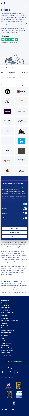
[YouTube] (12, 409)
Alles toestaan (14, 228)
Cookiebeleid (5, 352)
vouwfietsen (16, 270)
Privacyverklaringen (7, 348)
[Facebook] (3, 409)
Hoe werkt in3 (5, 305)
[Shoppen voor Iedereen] (21, 170)
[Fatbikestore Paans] (21, 131)
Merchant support (6, 332)
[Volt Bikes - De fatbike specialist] (7, 131)
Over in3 (3, 338)
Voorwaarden (5, 345)
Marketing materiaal (7, 328)
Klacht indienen (6, 355)
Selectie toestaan (14, 232)
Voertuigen (4, 67)
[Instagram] (9, 409)
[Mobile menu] (26, 6)
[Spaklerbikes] (21, 111)
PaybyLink (4, 323)
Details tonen (20, 224)
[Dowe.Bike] (7, 121)
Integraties (4, 325)
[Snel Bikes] (21, 160)
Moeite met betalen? (7, 312)
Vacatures (4, 341)
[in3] (5, 3)
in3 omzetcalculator (7, 330)
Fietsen (11, 67)
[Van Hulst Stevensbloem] (21, 150)
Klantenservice (5, 310)
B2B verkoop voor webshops (9, 320)
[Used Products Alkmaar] (7, 170)
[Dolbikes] (21, 121)
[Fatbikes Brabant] (7, 111)
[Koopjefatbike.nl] (21, 101)
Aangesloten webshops (8, 303)
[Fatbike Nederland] (7, 150)
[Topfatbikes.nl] (21, 140)
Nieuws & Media (6, 343)
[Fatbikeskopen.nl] (7, 91)
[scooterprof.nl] (7, 140)
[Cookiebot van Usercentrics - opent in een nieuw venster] (20, 178)
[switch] (25, 208)
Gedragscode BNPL (7, 350)
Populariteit (24, 84)
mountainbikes (16, 259)
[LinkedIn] (6, 409)
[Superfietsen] (21, 91)
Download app (5, 307)
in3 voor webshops (6, 318)
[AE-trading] (7, 101)
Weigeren (14, 236)
